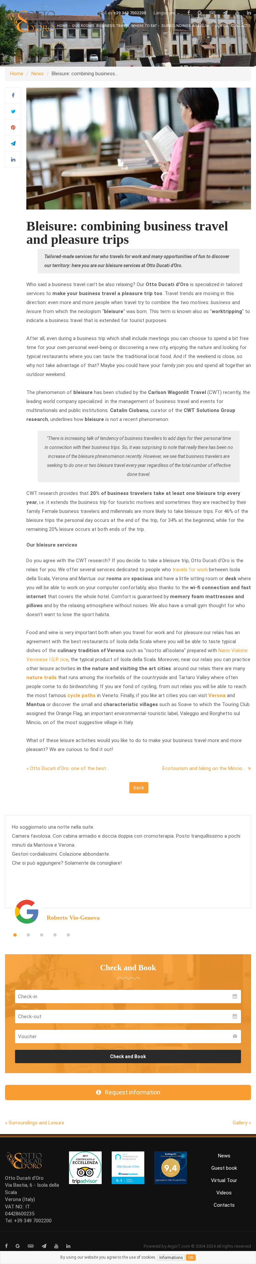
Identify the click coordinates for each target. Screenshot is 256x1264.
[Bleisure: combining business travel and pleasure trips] (138, 148)
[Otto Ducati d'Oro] (30, 22)
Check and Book (128, 1056)
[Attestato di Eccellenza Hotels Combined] (128, 1167)
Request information (130, 1092)
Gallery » (242, 1123)
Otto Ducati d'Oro (24, 1178)
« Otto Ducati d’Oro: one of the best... (67, 768)
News (37, 74)
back (139, 787)
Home (16, 74)
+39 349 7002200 (129, 12)
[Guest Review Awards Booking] (170, 1167)
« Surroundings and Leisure (34, 1123)
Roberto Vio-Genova (73, 917)
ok (191, 1257)
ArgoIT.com (178, 1246)
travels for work (190, 570)
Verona (217, 695)
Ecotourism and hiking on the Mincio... (205, 768)
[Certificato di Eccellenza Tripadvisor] (85, 1167)
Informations (171, 1257)
